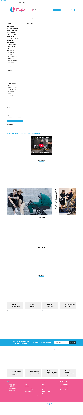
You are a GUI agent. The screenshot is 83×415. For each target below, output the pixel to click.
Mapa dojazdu (45, 389)
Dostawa (26, 384)
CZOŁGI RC (10, 54)
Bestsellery (59, 16)
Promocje (16, 16)
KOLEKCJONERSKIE (12, 89)
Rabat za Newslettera (64, 386)
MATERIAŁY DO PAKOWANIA (13, 83)
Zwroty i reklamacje (28, 387)
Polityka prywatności (29, 389)
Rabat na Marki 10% (64, 384)
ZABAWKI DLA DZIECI (11, 46)
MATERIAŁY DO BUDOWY (13, 60)
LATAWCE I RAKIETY (12, 77)
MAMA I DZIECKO (10, 40)
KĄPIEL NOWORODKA (11, 32)
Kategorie (22, 16)
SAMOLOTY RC (11, 58)
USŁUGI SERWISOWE (12, 91)
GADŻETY (10, 85)
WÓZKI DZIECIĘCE (11, 26)
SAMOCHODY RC (11, 52)
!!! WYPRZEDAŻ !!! (11, 62)
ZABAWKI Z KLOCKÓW (12, 87)
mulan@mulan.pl (12, 388)
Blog (43, 393)
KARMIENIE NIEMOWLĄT (12, 30)
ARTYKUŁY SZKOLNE (11, 44)
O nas (43, 386)
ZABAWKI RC (10, 79)
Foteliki (29, 16)
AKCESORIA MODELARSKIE (13, 56)
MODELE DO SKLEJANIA (13, 81)
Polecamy (66, 16)
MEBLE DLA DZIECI (11, 36)
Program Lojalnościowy (64, 389)
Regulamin (27, 386)
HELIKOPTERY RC (11, 64)
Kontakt (43, 384)
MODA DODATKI (10, 42)
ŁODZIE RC (10, 70)
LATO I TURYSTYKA (11, 97)
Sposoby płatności (28, 391)
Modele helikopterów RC (13, 67)
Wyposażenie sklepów (12, 101)
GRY (8, 48)
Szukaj (15, 120)
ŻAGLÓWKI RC (11, 74)
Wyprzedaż (10, 16)
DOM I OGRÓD (10, 95)
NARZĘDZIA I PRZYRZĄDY (13, 72)
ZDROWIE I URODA (11, 99)
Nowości (53, 16)
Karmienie (46, 16)
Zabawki (40, 16)
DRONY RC (10, 76)
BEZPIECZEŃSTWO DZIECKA (13, 38)
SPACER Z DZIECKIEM (11, 34)
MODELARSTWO (10, 50)
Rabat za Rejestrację (64, 387)
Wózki (34, 16)
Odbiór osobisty (45, 387)
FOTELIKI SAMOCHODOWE (13, 28)
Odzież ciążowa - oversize (12, 104)
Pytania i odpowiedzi (46, 391)
